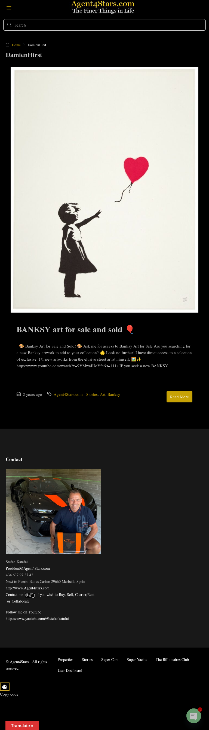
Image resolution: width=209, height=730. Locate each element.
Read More (179, 396)
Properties (65, 659)
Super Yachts (137, 659)
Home (16, 44)
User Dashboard (70, 670)
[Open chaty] (193, 715)
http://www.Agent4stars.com (28, 587)
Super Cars (109, 659)
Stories (87, 659)
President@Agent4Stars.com (28, 568)
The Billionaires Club (172, 659)
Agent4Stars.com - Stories (76, 394)
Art (102, 394)
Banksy (113, 394)
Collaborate (20, 601)
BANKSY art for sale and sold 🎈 (76, 329)
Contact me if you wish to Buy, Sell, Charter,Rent (50, 594)
